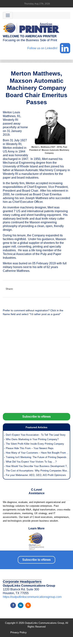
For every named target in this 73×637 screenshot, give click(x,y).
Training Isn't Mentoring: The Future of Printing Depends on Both (38, 457)
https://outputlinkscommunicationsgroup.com (32, 596)
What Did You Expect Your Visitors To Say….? (31, 461)
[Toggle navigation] (8, 15)
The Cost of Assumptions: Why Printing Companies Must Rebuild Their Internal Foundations (38, 470)
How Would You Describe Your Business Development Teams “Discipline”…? (38, 466)
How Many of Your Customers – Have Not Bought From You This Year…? (38, 452)
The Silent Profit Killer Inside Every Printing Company (35, 443)
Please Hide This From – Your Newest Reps (30, 448)
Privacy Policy (18, 632)
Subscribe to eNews (36, 416)
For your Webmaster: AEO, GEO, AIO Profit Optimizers (36, 475)
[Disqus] (36, 366)
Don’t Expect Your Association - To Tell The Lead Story (36, 434)
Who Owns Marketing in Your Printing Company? (32, 439)
